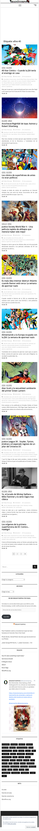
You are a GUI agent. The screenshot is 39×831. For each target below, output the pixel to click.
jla (3, 454)
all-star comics (12, 79)
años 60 (14, 184)
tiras (10, 769)
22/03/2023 (17, 181)
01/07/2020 (17, 340)
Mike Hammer (9, 507)
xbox (4, 776)
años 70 (18, 184)
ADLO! (4, 664)
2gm (4, 238)
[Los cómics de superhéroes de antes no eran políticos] (19, 159)
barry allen (18, 238)
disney (13, 754)
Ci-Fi (31, 747)
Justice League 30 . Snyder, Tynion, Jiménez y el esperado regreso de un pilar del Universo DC (18, 444)
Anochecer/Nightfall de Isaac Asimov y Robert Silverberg (19, 124)
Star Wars (5, 766)
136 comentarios (27, 181)
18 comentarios (27, 450)
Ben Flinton (24, 79)
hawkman (10, 239)
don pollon (29, 754)
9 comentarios (26, 235)
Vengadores (6, 772)
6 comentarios (26, 129)
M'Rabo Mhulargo (7, 76)
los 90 (12, 760)
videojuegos (16, 772)
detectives (10, 505)
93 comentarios (27, 533)
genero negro (16, 505)
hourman (16, 239)
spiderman (30, 763)
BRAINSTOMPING (20, 624)
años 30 (5, 184)
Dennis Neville (26, 535)
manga (19, 760)
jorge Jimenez (8, 454)
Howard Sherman (8, 83)
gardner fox (25, 343)
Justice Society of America (21, 83)
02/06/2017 (17, 533)
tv (26, 769)
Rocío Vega (5, 667)
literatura (23, 134)
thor (4, 769)
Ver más (5, 93)
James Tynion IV (12, 400)
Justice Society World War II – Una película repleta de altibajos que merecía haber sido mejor (17, 229)
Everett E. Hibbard (26, 81)
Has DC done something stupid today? (13, 656)
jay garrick (21, 239)
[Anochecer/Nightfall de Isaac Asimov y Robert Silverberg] (19, 108)
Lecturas (9, 67)
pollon (22, 763)
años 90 (16, 132)
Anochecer (6, 132)
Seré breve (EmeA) (7, 658)
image (27, 757)
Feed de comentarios (8, 796)
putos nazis (8, 84)
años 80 (22, 184)
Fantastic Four (6, 757)
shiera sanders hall (10, 539)
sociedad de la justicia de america (21, 456)
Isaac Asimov (14, 134)
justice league (17, 454)
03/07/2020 (17, 289)
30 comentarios (27, 340)
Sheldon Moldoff (15, 84)
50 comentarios (27, 394)
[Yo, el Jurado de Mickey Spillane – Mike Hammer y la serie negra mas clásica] (19, 478)
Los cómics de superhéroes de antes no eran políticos (18, 176)
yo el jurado (19, 507)
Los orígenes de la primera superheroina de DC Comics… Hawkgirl (15, 527)
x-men (32, 772)
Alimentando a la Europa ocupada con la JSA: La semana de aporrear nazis (19, 336)
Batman (12, 747)
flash (7, 239)
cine (15, 750)
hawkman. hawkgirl (27, 537)
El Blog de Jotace (7, 661)
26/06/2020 (17, 394)
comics (12, 81)
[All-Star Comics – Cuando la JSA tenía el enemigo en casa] (19, 55)
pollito (16, 763)
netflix (4, 763)
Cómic (4, 67)
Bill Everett (10, 292)
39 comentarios (27, 76)
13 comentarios (27, 289)
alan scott (11, 397)
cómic (8, 81)
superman (8, 241)
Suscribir (6, 616)
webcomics (25, 772)
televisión (32, 766)
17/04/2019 (17, 502)
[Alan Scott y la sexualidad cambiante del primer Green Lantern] (19, 372)
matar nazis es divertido (14, 293)
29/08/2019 (17, 450)
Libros (10, 120)
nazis (25, 293)
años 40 (19, 79)
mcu (32, 760)
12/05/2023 (17, 129)
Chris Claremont (22, 747)
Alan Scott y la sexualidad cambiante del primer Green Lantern (19, 389)
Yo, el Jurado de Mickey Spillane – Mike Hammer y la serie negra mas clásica (18, 497)
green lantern (8, 398)
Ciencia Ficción (7, 134)
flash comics (7, 537)
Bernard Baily (30, 79)
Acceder (4, 789)
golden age (19, 537)
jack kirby (31, 343)
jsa (13, 83)
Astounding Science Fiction (24, 132)
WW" (21, 241)
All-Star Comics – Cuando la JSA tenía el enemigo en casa (19, 71)
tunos (21, 769)
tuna (15, 769)
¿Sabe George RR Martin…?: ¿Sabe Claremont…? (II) (17, 643)
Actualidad (6, 79)
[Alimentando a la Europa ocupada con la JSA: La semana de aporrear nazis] (19, 319)
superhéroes (9, 86)
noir (14, 507)
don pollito (20, 754)
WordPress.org (6, 670)
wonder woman (15, 241)
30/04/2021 (17, 235)
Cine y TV (4, 223)
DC (15, 81)
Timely (10, 295)
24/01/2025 (17, 76)
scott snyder (10, 456)
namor (22, 293)
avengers (14, 744)
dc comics (19, 81)
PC (10, 763)
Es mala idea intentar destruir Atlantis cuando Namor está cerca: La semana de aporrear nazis (19, 283)
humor (21, 757)
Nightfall (29, 134)
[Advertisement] (19, 21)
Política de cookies (11, 823)
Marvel (8, 187)
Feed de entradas (7, 793)
